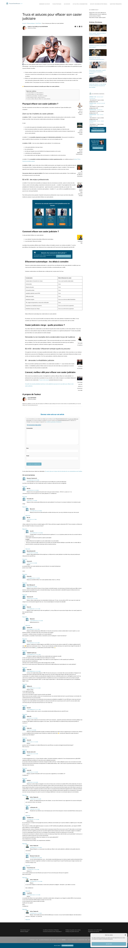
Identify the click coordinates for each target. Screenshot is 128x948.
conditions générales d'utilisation (53, 422)
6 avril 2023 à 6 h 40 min (32, 563)
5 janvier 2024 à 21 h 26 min (33, 490)
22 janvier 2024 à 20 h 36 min (33, 480)
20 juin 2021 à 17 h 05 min (32, 718)
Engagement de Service (93, 931)
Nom (27, 448)
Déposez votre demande (63, 256)
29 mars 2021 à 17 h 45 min (32, 741)
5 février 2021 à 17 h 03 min (36, 847)
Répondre (24, 486)
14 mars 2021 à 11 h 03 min (32, 772)
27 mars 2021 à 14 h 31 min (32, 753)
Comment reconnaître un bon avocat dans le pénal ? (97, 46)
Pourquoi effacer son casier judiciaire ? (35, 92)
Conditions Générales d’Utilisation (51, 930)
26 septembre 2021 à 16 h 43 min (34, 671)
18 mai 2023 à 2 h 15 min (32, 519)
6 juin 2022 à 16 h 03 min (32, 586)
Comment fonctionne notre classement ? (52, 931)
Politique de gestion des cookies (73, 930)
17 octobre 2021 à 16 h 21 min (33, 642)
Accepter (109, 944)
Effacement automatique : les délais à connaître (37, 95)
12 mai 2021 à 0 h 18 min (35, 809)
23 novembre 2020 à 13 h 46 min (33, 894)
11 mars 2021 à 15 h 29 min (35, 799)
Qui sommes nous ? (25, 930)
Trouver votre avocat (44, 380)
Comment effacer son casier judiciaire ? (35, 94)
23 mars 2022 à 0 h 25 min (32, 598)
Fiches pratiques (31, 23)
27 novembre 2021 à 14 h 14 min (33, 608)
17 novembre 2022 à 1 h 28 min (33, 578)
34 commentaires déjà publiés (34, 425)
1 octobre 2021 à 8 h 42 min (36, 857)
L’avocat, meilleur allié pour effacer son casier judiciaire (38, 98)
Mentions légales (24, 931)
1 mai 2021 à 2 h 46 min (31, 730)
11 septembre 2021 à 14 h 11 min (34, 709)
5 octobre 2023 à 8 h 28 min (36, 510)
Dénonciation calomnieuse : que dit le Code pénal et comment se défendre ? (97, 71)
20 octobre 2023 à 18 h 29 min (36, 532)
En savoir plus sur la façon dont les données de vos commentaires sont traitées (63, 471)
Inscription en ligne (97, 148)
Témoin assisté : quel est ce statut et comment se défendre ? (97, 33)
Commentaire (29, 428)
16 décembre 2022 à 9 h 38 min (36, 620)
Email (27, 455)
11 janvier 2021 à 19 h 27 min (33, 869)
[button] (125, 935)
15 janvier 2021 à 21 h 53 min (33, 819)
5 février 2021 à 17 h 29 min (36, 913)
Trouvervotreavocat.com (14, 3)
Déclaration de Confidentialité (95, 930)
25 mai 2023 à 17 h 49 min (32, 500)
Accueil (24, 23)
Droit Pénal (38, 23)
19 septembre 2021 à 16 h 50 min (34, 688)
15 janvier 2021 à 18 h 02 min (36, 881)
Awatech (64, 939)
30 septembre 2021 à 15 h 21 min (34, 654)
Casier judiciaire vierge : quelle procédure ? (36, 97)
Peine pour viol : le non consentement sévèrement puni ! (96, 58)
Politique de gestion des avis (72, 931)
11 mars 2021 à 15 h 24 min (32, 782)
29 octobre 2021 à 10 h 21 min (33, 629)
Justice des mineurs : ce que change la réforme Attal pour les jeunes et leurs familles (97, 85)
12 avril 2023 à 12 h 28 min (32, 552)
